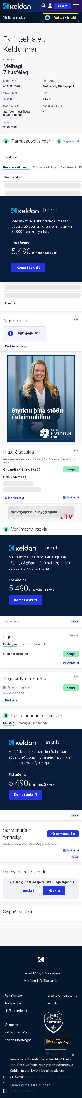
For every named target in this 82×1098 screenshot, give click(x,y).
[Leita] (43, 6)
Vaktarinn (11, 1024)
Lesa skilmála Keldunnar (30, 1085)
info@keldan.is (47, 980)
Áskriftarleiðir (14, 995)
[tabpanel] (41, 654)
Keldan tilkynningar (18, 1040)
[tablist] (42, 168)
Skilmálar (52, 1003)
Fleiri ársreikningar (16, 346)
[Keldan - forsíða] (25, 210)
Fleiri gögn (11, 700)
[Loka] (42, 1055)
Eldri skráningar (14, 497)
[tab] (16, 168)
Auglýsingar (13, 1003)
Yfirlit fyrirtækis (14, 17)
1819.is (7, 99)
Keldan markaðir (16, 1032)
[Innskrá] (50, 6)
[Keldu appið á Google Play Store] (57, 1041)
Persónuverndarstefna (61, 995)
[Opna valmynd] (76, 6)
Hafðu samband (16, 1011)
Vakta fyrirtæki (65, 17)
